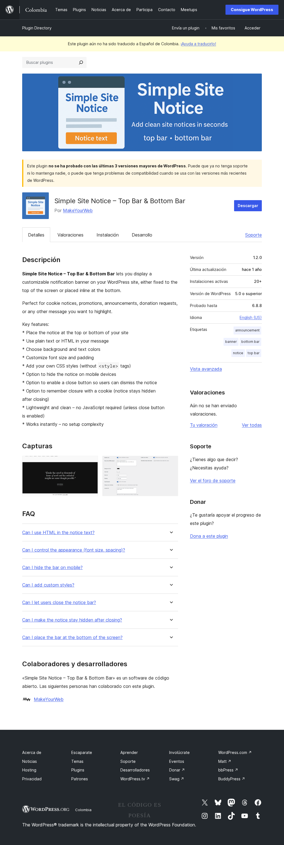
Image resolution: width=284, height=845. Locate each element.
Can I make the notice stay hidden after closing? (72, 620)
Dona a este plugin (209, 536)
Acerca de (31, 752)
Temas (77, 761)
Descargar (248, 205)
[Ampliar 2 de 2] (170, 463)
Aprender (129, 752)
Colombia (83, 810)
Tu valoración (203, 425)
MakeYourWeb (78, 210)
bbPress (228, 770)
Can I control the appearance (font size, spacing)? (73, 550)
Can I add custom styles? (48, 585)
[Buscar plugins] (81, 62)
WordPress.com (235, 752)
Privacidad (32, 778)
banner (231, 341)
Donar (177, 770)
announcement (247, 330)
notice (238, 353)
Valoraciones (70, 235)
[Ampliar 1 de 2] (90, 463)
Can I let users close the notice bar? (59, 602)
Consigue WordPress (252, 9)
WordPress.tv (135, 778)
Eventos (176, 761)
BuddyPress (231, 778)
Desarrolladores (135, 770)
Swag (176, 778)
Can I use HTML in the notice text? (58, 532)
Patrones (79, 778)
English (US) (251, 317)
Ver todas (252, 425)
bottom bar (250, 341)
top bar (254, 353)
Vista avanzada (206, 369)
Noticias (29, 761)
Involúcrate (179, 752)
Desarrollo (142, 235)
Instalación (108, 235)
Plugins (77, 770)
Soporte (253, 235)
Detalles (36, 235)
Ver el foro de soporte (212, 480)
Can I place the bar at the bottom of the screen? (72, 637)
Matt (224, 761)
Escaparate (81, 752)
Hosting (29, 770)
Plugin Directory (37, 28)
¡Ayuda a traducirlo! (198, 43)
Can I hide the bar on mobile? (52, 567)
